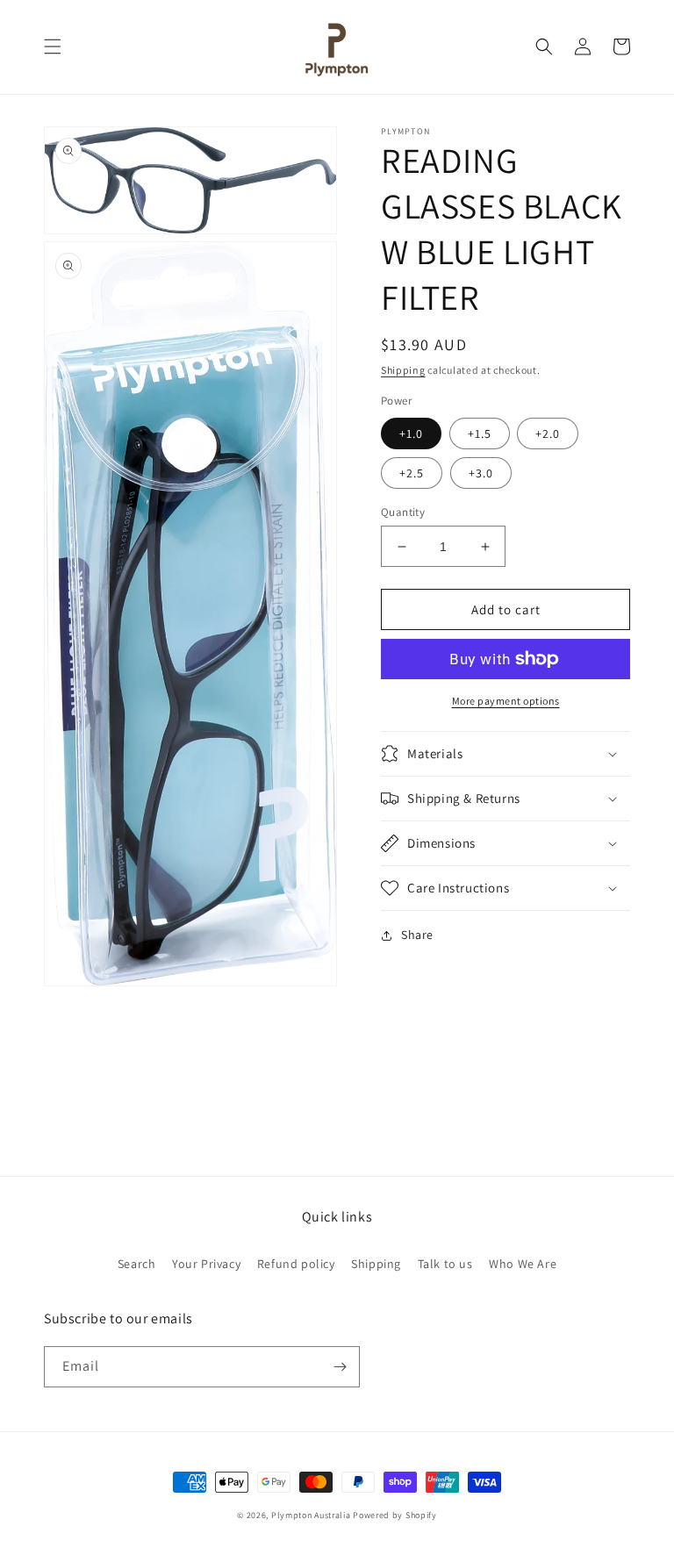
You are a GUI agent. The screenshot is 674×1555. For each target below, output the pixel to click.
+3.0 (481, 473)
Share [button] (417, 934)
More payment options (506, 700)
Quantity (403, 512)
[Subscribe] (339, 1366)
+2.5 (411, 473)
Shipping (403, 369)
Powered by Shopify (395, 1515)
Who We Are (522, 1264)
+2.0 (547, 433)
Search (137, 1264)
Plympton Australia (311, 1515)
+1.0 (411, 433)
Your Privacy (206, 1264)
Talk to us (445, 1264)
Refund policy (296, 1264)
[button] (52, 46)
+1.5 (479, 433)
